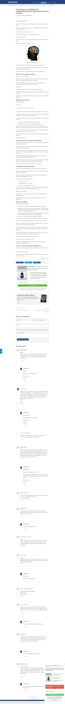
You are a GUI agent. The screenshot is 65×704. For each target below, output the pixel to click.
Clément (23, 15)
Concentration (18, 15)
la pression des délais (35, 159)
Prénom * (19, 320)
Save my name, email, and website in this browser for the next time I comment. (32, 329)
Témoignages (54, 2)
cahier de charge (24, 433)
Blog (18, 324)
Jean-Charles (23, 604)
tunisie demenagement (25, 588)
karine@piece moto (25, 536)
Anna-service (23, 492)
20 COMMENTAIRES (28, 15)
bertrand (22, 388)
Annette (22, 555)
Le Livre (38, 2)
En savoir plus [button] (38, 702)
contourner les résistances (28, 193)
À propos (49, 2)
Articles (33, 2)
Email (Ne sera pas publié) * (38, 320)
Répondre (23, 360)
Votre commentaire (21, 332)
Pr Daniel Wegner (32, 82)
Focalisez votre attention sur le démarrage (25, 213)
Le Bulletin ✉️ (43, 2)
